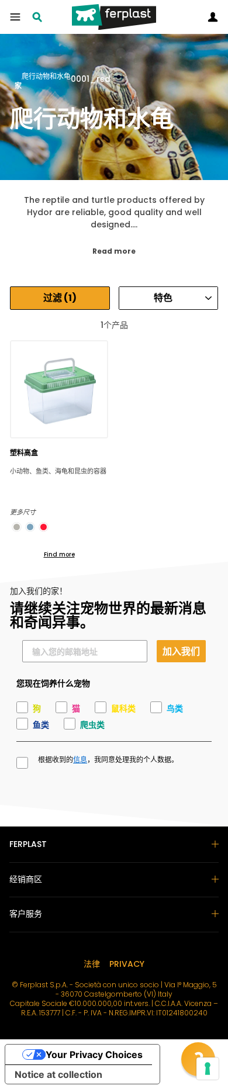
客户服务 (25, 913)
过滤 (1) (60, 298)
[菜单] (15, 17)
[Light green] (16, 527)
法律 (92, 964)
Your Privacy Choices (94, 1054)
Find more (59, 554)
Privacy (126, 964)
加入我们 (181, 651)
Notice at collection (58, 1074)
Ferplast (28, 844)
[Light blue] (30, 527)
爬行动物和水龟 (46, 77)
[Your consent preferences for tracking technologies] (207, 1068)
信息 (80, 760)
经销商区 (25, 879)
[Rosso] (43, 527)
